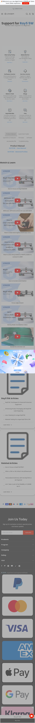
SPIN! (17, 370)
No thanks (17, 372)
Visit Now (25, 3)
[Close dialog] (34, 350)
